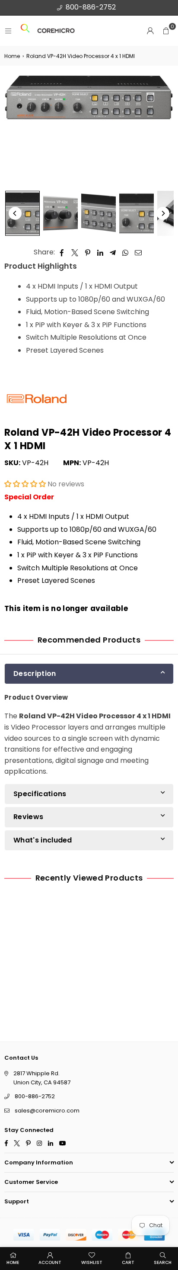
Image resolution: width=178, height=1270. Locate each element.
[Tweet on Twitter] (75, 252)
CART (128, 1262)
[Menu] (8, 31)
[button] (166, 31)
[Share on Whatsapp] (125, 252)
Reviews (28, 817)
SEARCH (163, 1262)
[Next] (162, 213)
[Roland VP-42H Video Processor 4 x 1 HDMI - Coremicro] (22, 213)
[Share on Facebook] (62, 252)
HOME (12, 1262)
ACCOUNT (49, 1262)
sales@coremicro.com (47, 1110)
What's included (42, 840)
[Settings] (150, 31)
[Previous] (15, 213)
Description (34, 673)
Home (12, 56)
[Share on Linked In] (100, 252)
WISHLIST (91, 1262)
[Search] (25, 31)
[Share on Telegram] (113, 252)
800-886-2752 (91, 7)
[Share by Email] (138, 252)
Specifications (39, 794)
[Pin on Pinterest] (88, 252)
